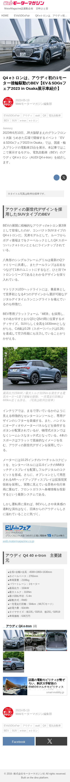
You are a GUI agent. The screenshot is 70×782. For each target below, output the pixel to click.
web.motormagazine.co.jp (18, 541)
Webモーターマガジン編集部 (33, 103)
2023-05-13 (22, 100)
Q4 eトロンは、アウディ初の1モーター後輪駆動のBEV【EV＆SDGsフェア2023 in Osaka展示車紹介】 (34, 83)
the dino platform (39, 777)
